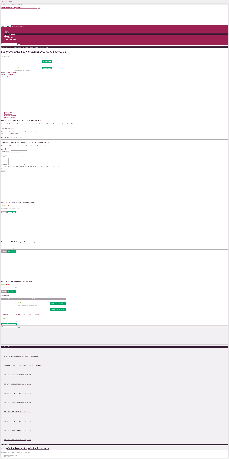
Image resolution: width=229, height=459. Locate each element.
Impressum (7, 456)
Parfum (6, 32)
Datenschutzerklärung (10, 455)
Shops (6, 31)
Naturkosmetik (4, 448)
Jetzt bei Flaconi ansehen (58, 303)
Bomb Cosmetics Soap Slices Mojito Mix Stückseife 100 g (17, 202)
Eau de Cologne (12, 34)
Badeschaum (9, 47)
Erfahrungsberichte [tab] (10, 115)
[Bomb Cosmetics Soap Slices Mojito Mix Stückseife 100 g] (12, 200)
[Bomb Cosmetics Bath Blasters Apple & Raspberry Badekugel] (12, 240)
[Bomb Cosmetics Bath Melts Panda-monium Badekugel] (12, 280)
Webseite (3, 153)
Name (3, 149)
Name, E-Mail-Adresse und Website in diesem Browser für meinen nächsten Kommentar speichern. (31, 166)
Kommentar (4, 164)
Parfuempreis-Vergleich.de (19, 26)
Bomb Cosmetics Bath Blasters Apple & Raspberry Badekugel (18, 242)
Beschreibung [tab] (8, 112)
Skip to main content (6, 1)
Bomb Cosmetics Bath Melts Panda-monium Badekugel (16, 281)
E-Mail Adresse (5, 151)
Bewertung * (4, 155)
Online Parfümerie (39, 448)
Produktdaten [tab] (8, 114)
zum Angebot (47, 61)
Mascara (6, 36)
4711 (5, 40)
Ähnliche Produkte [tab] (9, 117)
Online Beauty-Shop (10, 39)
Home (2, 47)
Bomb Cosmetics (9, 37)
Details (4, 212)
